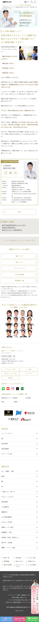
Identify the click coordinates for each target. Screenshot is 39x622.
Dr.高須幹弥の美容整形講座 (24, 5)
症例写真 (18, 558)
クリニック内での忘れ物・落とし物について (19, 600)
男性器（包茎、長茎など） (10, 537)
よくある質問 (32, 564)
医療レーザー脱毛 (7, 527)
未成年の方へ (32, 561)
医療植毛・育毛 (6, 532)
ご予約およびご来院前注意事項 (13, 602)
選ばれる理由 (8, 564)
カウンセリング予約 (10, 369)
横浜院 (15, 398)
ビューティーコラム (11, 5)
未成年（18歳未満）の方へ (23, 595)
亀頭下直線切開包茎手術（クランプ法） (14, 225)
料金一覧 (6, 558)
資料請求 (10, 378)
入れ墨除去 (5, 507)
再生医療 (4, 443)
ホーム (3, 5)
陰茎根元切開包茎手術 (8, 227)
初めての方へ (20, 561)
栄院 (2, 401)
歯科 (2, 476)
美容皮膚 (4, 502)
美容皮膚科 (5, 449)
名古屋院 (28, 398)
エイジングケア (6, 433)
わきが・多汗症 (6, 522)
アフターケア (28, 373)
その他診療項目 (6, 517)
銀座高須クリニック (7, 398)
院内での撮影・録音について (19, 597)
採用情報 (6, 561)
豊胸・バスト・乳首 (8, 548)
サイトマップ (12, 595)
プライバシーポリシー (28, 602)
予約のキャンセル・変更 (10, 373)
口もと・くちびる (7, 497)
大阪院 (15, 401)
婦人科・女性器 (6, 542)
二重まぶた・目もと (8, 491)
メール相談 (29, 369)
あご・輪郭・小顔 (7, 471)
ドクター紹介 (32, 558)
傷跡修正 (4, 512)
